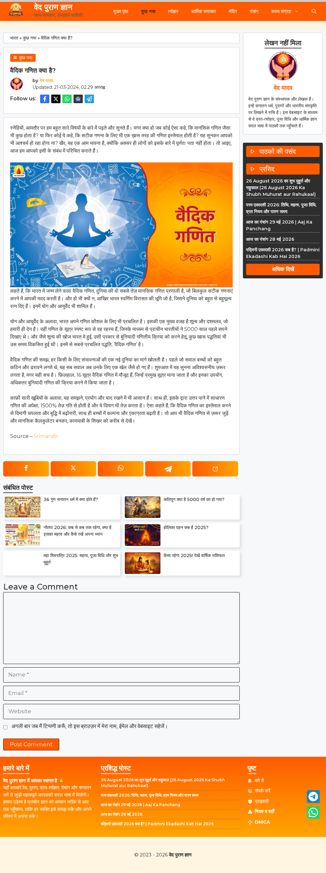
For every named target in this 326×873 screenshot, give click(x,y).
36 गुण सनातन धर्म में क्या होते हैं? (71, 499)
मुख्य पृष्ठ (120, 11)
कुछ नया (148, 11)
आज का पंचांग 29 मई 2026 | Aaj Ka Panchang (140, 804)
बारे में (259, 780)
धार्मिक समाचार (203, 11)
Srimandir (46, 436)
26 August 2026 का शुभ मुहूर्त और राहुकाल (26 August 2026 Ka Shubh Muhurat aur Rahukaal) (281, 187)
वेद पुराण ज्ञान (53, 7)
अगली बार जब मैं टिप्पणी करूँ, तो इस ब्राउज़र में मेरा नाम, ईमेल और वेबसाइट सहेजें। (89, 726)
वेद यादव (46, 80)
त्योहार (173, 11)
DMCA (262, 822)
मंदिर (233, 11)
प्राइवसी (262, 801)
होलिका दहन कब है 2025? (186, 527)
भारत (14, 38)
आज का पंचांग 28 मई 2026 (270, 239)
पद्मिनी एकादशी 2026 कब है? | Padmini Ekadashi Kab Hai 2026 (157, 823)
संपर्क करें (263, 791)
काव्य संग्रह (281, 11)
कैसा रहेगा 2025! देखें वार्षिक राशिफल (194, 555)
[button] (314, 11)
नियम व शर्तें (264, 811)
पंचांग (254, 11)
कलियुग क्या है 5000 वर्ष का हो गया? (194, 499)
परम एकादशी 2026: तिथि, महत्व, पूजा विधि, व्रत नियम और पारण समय (150, 795)
